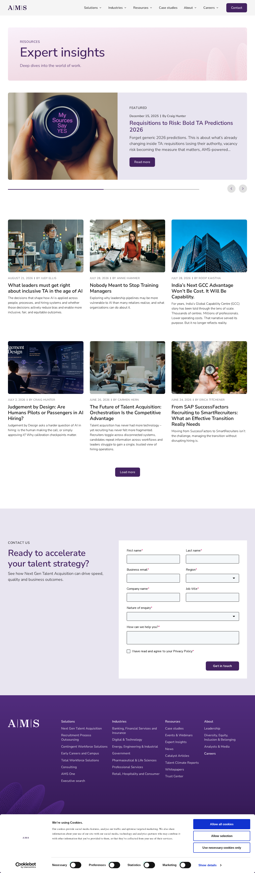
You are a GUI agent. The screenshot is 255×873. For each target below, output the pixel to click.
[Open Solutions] (100, 7)
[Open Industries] (125, 7)
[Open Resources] (151, 7)
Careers (210, 753)
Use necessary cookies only (221, 847)
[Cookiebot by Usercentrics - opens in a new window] (25, 865)
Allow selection (221, 836)
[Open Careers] (217, 7)
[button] (231, 189)
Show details (207, 865)
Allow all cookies (221, 824)
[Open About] (195, 7)
